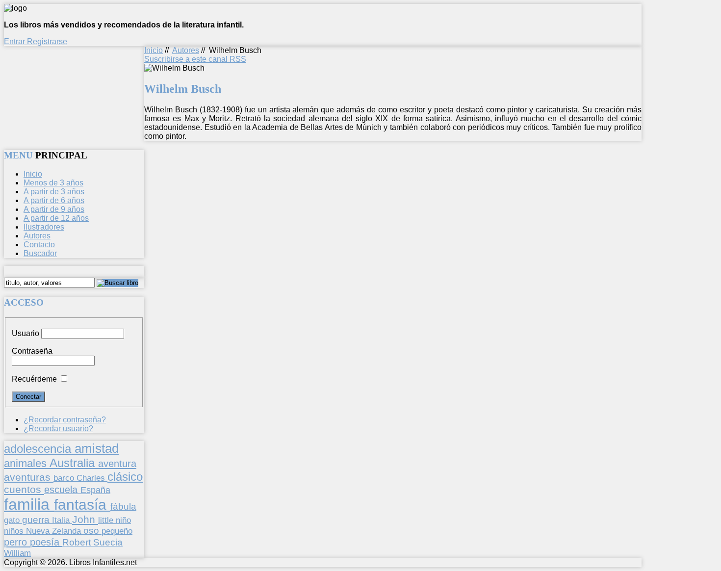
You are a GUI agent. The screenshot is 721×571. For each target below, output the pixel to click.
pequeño (117, 531)
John (85, 519)
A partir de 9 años (54, 209)
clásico (125, 476)
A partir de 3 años (54, 191)
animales (27, 463)
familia (29, 504)
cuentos (24, 489)
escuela (62, 489)
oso (92, 530)
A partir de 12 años (56, 218)
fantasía (82, 504)
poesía (46, 542)
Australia (74, 462)
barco (65, 478)
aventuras (28, 477)
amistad (97, 448)
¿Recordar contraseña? (65, 419)
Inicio (153, 50)
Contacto (39, 244)
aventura (117, 463)
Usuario (25, 333)
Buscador (40, 253)
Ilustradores (44, 227)
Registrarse (47, 41)
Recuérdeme (34, 379)
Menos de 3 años (53, 183)
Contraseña (32, 351)
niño (123, 520)
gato (13, 520)
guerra (37, 520)
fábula (123, 506)
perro (17, 541)
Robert (77, 542)
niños (15, 531)
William (17, 553)
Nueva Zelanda (54, 531)
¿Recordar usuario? (58, 428)
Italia (62, 520)
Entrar (15, 41)
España (95, 490)
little (107, 520)
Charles (92, 478)
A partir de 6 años (54, 200)
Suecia (108, 542)
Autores (185, 50)
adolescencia (39, 448)
